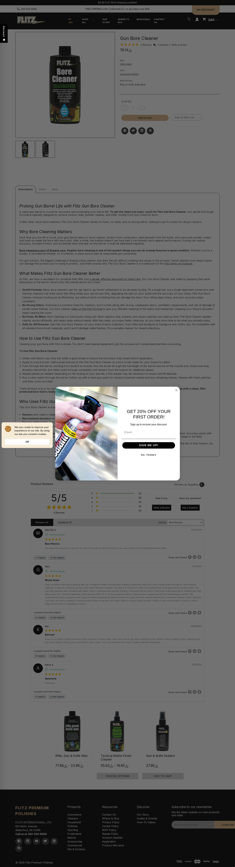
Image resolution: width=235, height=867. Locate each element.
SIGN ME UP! (148, 445)
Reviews (3, 31)
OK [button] (27, 441)
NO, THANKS (148, 455)
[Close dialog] (176, 390)
